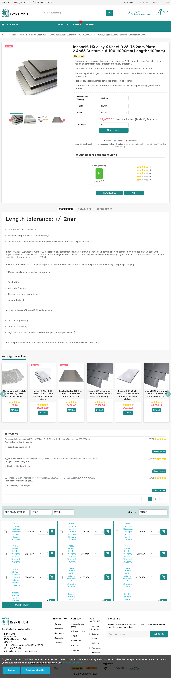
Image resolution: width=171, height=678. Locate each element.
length (80, 106)
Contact (157, 2)
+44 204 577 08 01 (42, 2)
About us (77, 641)
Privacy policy (79, 631)
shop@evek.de (31, 651)
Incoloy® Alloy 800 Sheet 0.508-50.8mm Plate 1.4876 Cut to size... (43, 395)
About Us (144, 2)
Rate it (134, 193)
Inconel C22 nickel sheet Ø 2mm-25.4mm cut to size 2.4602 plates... (156, 394)
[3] (142, 166)
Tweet (120, 141)
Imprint (76, 645)
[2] (140, 166)
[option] (14, 392)
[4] (145, 166)
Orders (94, 639)
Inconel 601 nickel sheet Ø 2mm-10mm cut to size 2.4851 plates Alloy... (100, 394)
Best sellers (60, 638)
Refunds (95, 643)
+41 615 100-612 (13, 648)
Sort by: (132, 512)
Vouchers (95, 653)
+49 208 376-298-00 (33, 645)
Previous (144, 499)
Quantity (81, 125)
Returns (95, 634)
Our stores (59, 624)
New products (61, 633)
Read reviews (109, 193)
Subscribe (159, 634)
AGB (75, 636)
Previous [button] (3, 394)
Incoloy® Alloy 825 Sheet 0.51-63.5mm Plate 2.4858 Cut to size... (71, 394)
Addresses (96, 648)
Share (108, 141)
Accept (11, 670)
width (79, 112)
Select (144, 512)
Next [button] (168, 394)
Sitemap (58, 643)
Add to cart (52, 531)
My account (129, 2)
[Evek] (15, 13)
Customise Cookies (35, 670)
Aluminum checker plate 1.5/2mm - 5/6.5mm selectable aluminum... (14, 394)
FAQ (167, 2)
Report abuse (159, 452)
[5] (147, 166)
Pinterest (133, 141)
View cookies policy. (72, 662)
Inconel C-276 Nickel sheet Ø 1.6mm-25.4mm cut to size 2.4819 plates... (128, 395)
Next (162, 499)
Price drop (59, 629)
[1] (138, 166)
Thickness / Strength (82, 98)
